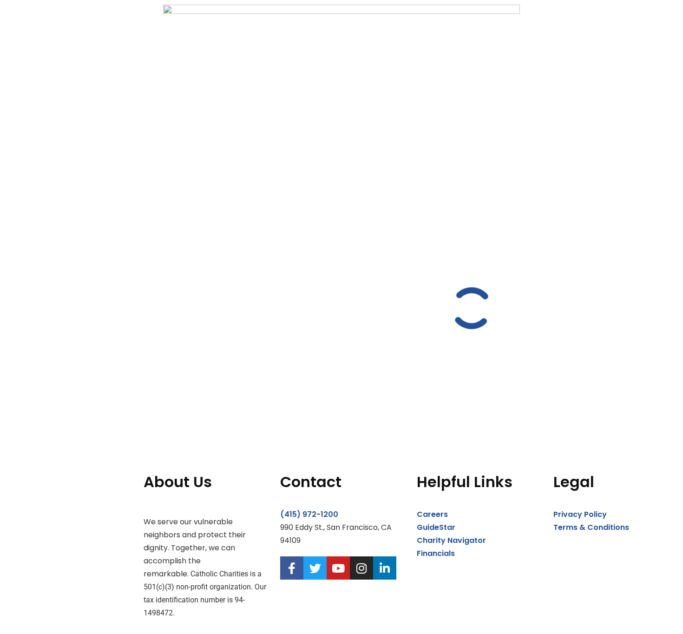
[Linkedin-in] (384, 568)
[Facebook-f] (291, 568)
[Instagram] (361, 568)
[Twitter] (315, 568)
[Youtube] (338, 568)
